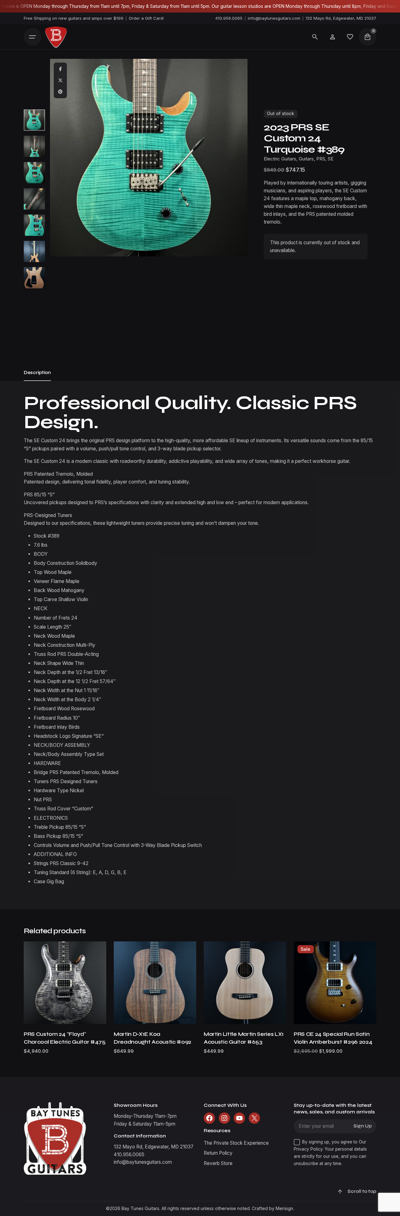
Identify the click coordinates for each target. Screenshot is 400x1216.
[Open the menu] (32, 37)
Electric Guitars (280, 159)
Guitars (306, 159)
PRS (320, 159)
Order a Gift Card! (146, 18)
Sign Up (362, 1126)
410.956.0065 (228, 18)
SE (330, 159)
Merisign (284, 1208)
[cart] (367, 37)
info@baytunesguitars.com (274, 18)
